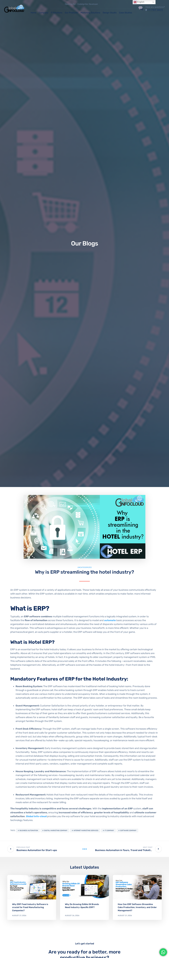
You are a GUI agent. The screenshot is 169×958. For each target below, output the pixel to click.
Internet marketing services (86, 830)
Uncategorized (85, 567)
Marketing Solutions (90, 12)
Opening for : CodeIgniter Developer (81, 4)
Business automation (29, 830)
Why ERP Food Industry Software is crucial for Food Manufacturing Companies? (30, 907)
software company (128, 830)
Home (33, 12)
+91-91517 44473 (155, 10)
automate (110, 620)
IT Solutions (56, 12)
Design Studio (110, 12)
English (140, 2)
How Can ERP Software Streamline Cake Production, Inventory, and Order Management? (137, 907)
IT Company (109, 830)
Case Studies (125, 12)
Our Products (71, 12)
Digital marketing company (55, 830)
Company (43, 12)
